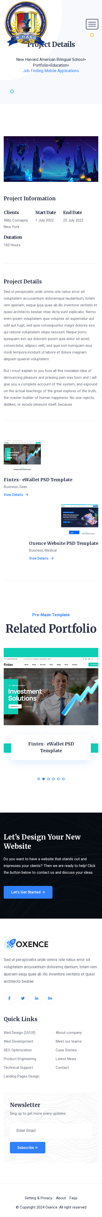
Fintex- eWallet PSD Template (38, 480)
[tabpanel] (51, 713)
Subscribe (25, 1148)
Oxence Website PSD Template (63, 543)
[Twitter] (22, 998)
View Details (13, 494)
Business (11, 486)
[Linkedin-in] (36, 998)
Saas (23, 486)
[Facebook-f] (9, 998)
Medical (51, 550)
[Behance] (50, 998)
